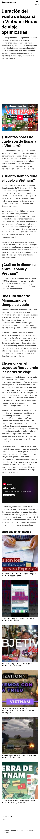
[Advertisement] (20, 82)
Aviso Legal (7, 816)
